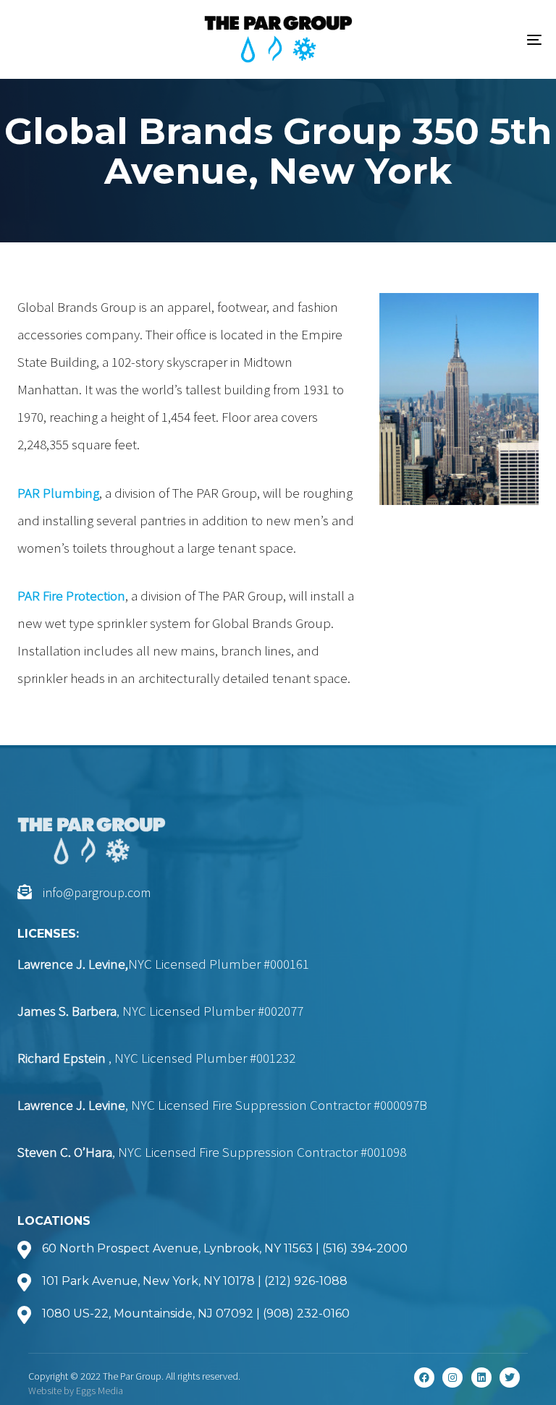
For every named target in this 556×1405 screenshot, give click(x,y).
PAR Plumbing (58, 492)
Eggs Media (99, 1390)
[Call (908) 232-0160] (278, 1314)
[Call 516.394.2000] (278, 1249)
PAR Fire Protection (71, 595)
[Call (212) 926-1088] (278, 1282)
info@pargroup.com (97, 892)
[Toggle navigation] (454, 39)
